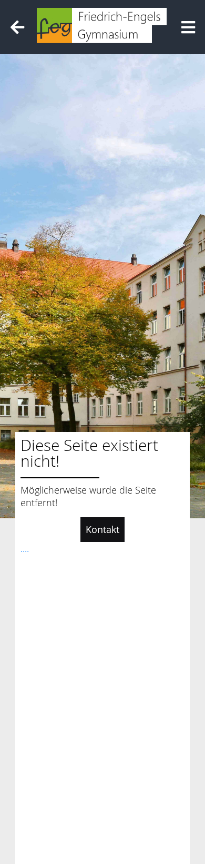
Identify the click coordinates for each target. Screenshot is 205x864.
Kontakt (102, 529)
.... (24, 548)
